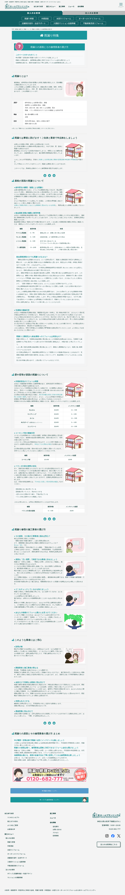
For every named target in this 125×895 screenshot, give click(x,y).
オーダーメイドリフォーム (90, 18)
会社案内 (56, 826)
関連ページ (27, 29)
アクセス (55, 832)
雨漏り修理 (29, 18)
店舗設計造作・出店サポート (34, 23)
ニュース (71, 6)
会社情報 (81, 6)
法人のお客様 (10, 869)
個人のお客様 (10, 838)
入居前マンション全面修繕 (64, 23)
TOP (13, 29)
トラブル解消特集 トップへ (50, 800)
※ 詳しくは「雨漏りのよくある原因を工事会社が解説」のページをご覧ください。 (34, 128)
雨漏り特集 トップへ (50, 791)
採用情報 (56, 835)
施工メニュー (51, 6)
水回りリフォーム (63, 18)
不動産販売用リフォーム (93, 23)
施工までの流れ (12, 821)
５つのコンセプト (13, 817)
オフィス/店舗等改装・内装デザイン (19, 873)
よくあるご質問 (12, 825)
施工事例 (62, 6)
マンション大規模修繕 (15, 877)
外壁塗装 (45, 18)
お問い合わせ (57, 829)
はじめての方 (38, 6)
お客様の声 (11, 829)
